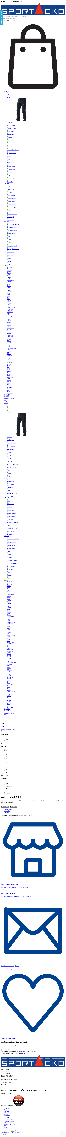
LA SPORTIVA (11, 320)
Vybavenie (6, 221)
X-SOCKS (10, 393)
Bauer (8, 278)
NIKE (8, 332)
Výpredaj (6, 396)
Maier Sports (10, 328)
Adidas (9, 271)
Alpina (9, 273)
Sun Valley (10, 370)
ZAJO (8, 390)
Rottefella (9, 351)
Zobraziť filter (5, 806)
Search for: (3, 16)
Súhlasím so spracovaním (13, 1053)
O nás (5, 401)
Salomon (9, 355)
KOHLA (9, 316)
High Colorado (11, 307)
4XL (6, 771)
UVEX (9, 380)
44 (6, 758)
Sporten (9, 364)
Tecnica (9, 371)
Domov (3, 729)
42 (6, 756)
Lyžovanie (6, 183)
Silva (8, 357)
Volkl (8, 384)
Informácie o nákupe (9, 398)
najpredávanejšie (8, 809)
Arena (8, 274)
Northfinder (10, 335)
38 (6, 753)
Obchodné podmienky (9, 1121)
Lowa (8, 326)
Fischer (9, 300)
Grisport (9, 303)
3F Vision (9, 267)
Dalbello (9, 290)
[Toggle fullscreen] (4, 1134)
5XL (6, 772)
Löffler (9, 325)
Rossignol (9, 349)
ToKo (8, 374)
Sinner (8, 359)
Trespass (9, 375)
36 (6, 751)
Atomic (9, 277)
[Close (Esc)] (1, 1134)
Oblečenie (6, 91)
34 (6, 750)
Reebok (9, 342)
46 (6, 759)
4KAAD (9, 270)
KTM (8, 319)
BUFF (8, 284)
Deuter (9, 293)
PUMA (9, 341)
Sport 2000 (10, 362)
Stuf (8, 367)
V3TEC (9, 381)
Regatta (9, 343)
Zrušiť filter (13, 806)
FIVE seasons (10, 302)
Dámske (7, 737)
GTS (8, 304)
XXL (6, 767)
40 (6, 755)
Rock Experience (11, 348)
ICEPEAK (10, 312)
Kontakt (6, 403)
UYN (8, 378)
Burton (9, 286)
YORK (9, 388)
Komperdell (10, 317)
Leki (8, 323)
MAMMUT (10, 329)
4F (7, 268)
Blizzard (9, 281)
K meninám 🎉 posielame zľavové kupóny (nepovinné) (15, 1051)
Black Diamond (11, 280)
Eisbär (8, 296)
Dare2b (9, 291)
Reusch (9, 345)
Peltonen (9, 338)
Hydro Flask (10, 309)
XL (6, 766)
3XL (6, 769)
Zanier (8, 391)
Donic (8, 294)
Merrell (9, 330)
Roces (8, 346)
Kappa (8, 313)
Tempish (9, 372)
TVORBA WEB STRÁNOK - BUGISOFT (12, 1132)
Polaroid (9, 339)
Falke (8, 299)
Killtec (8, 315)
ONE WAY (10, 336)
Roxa (8, 352)
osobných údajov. (20, 1053)
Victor (8, 383)
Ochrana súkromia (8, 1122)
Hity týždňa (7, 394)
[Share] (3, 1134)
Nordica (9, 333)
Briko (8, 283)
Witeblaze (9, 387)
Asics (8, 275)
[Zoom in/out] (6, 1134)
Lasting (9, 322)
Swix (8, 368)
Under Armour (11, 377)
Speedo (9, 361)
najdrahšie (6, 812)
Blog (5, 400)
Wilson (9, 385)
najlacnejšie (7, 811)
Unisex (7, 741)
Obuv (5, 163)
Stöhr (8, 365)
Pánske (7, 739)
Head (8, 306)
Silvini (8, 358)
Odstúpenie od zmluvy (9, 1124)
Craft (8, 287)
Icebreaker (9, 310)
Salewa (9, 354)
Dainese (9, 288)
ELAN (9, 297)
